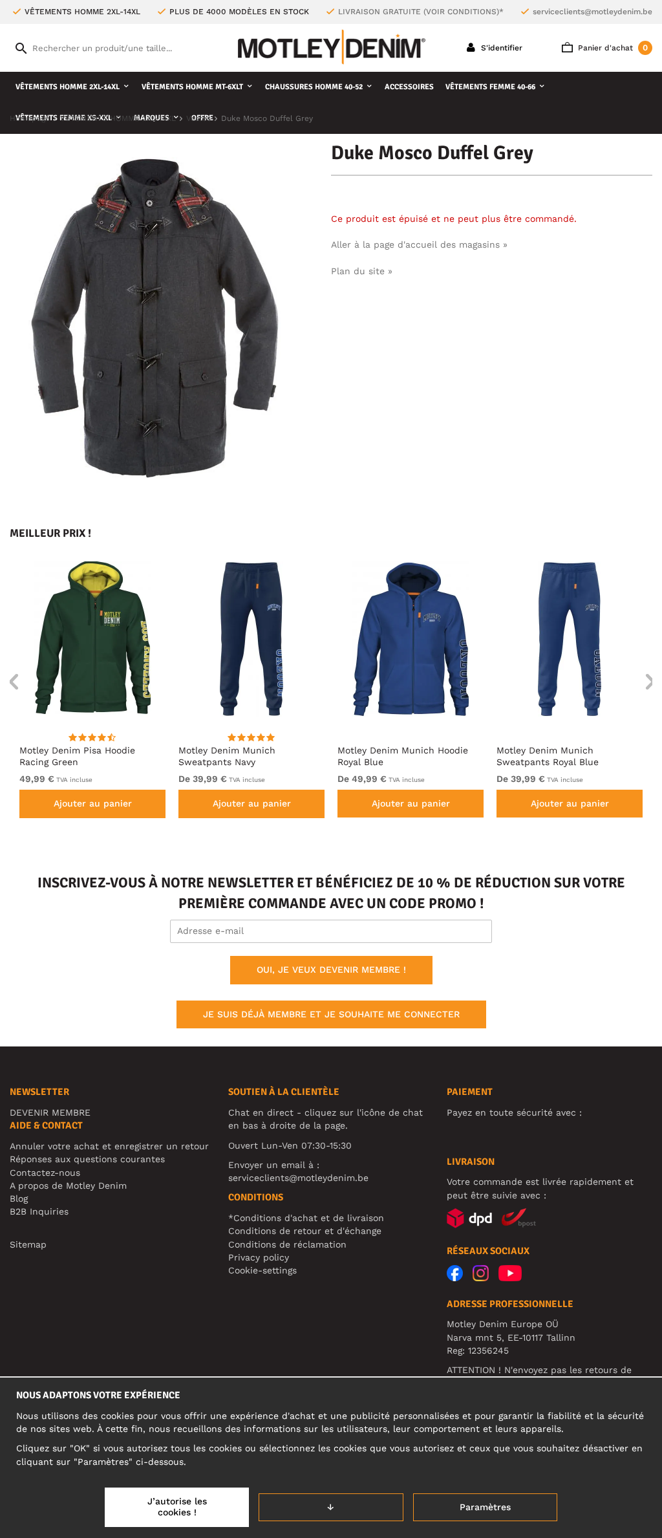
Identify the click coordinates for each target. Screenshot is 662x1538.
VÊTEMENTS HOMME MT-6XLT (192, 87)
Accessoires (409, 87)
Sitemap (28, 1244)
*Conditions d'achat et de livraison (306, 1218)
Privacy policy (258, 1257)
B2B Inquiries (39, 1211)
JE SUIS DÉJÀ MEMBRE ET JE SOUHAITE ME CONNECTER (331, 1014)
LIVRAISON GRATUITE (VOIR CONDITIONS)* (421, 11)
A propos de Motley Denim (68, 1185)
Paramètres (485, 1507)
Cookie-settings (262, 1270)
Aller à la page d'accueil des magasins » (419, 244)
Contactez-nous (45, 1172)
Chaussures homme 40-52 (314, 87)
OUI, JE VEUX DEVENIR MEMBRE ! (331, 969)
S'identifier (500, 47)
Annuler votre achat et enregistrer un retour (109, 1146)
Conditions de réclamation (287, 1244)
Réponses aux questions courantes (87, 1159)
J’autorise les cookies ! (177, 1507)
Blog (19, 1198)
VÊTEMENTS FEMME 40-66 (490, 87)
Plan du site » (361, 271)
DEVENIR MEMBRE (50, 1112)
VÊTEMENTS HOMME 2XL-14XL (68, 87)
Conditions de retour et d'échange (304, 1231)
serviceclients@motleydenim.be (592, 11)
